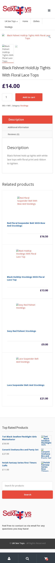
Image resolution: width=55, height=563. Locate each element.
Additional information (18, 127)
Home (25, 21)
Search (27, 494)
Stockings (24, 105)
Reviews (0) (13, 134)
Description (16, 119)
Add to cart (29, 97)
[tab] (27, 119)
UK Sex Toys (10, 21)
